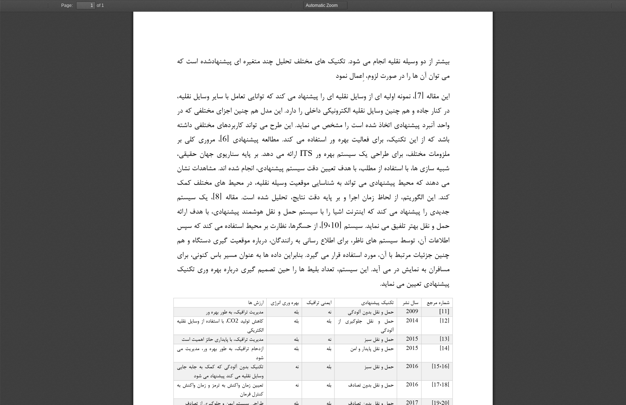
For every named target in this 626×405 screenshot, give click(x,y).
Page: (67, 5)
